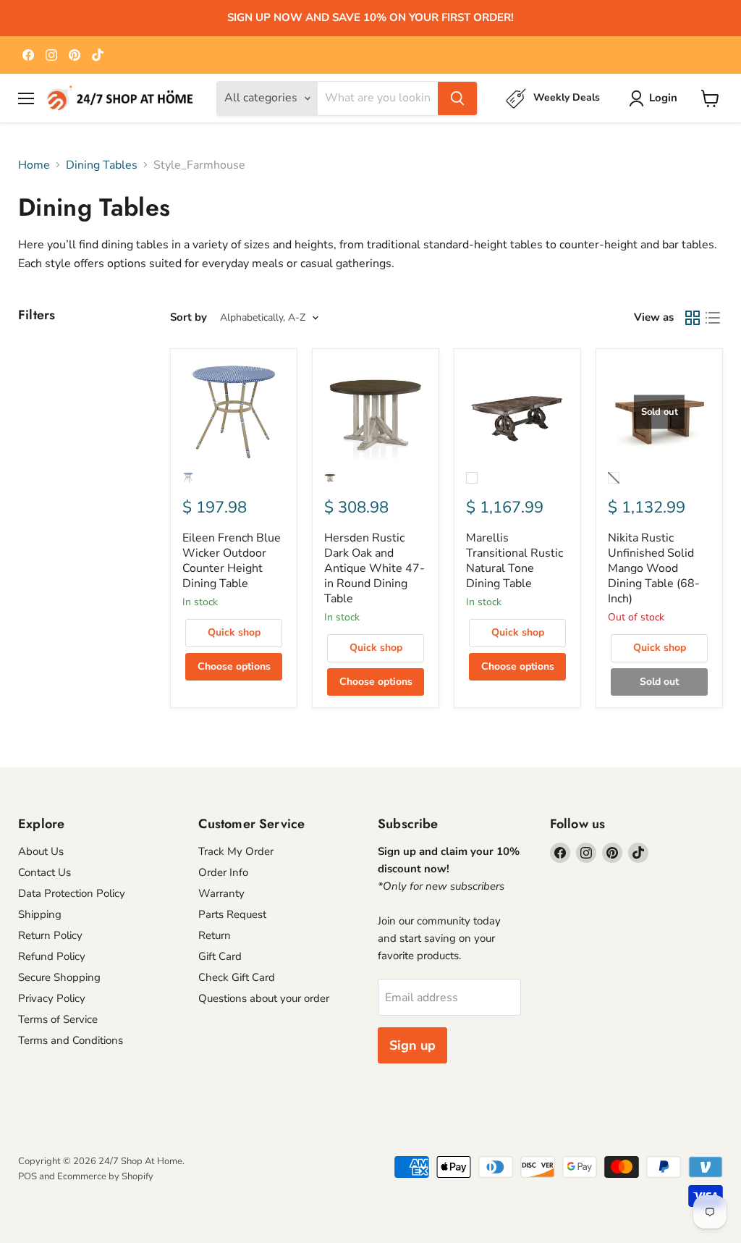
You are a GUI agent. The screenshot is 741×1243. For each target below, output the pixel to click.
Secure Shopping (59, 977)
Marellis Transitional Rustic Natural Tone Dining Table (514, 560)
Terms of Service (58, 1019)
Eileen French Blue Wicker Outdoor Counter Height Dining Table (231, 560)
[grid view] (692, 318)
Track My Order (236, 851)
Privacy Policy (51, 998)
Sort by (188, 317)
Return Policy (50, 935)
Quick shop (234, 632)
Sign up (412, 1045)
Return (214, 935)
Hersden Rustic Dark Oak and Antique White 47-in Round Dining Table (374, 568)
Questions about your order (263, 998)
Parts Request (232, 914)
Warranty (221, 893)
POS (27, 1176)
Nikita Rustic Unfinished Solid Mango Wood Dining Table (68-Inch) (654, 568)
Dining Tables (101, 165)
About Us (41, 851)
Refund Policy (51, 956)
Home (34, 165)
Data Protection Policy (71, 893)
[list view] (713, 318)
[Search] (457, 98)
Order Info (223, 872)
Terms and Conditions (70, 1040)
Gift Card (220, 956)
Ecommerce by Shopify (105, 1176)
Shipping (40, 914)
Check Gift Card (236, 977)
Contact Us (44, 872)
